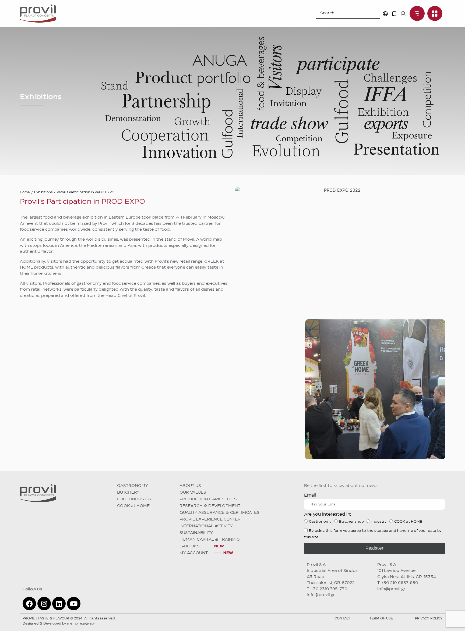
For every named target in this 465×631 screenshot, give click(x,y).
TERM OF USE (381, 618)
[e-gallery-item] (90, 389)
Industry (379, 521)
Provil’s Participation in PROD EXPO (85, 192)
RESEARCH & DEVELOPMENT (209, 506)
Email (310, 495)
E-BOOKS (189, 546)
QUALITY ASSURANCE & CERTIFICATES (219, 513)
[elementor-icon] (394, 13)
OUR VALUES (192, 492)
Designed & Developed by (59, 623)
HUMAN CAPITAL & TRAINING (209, 539)
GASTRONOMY (132, 486)
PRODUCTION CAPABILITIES (208, 499)
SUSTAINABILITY (196, 533)
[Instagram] (44, 603)
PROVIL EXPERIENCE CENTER (210, 519)
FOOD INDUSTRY (134, 499)
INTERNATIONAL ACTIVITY (206, 526)
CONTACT (342, 618)
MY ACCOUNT (194, 553)
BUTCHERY (128, 492)
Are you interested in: (327, 514)
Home (25, 192)
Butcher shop (351, 521)
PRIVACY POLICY (428, 618)
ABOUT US (190, 486)
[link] (416, 13)
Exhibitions (43, 192)
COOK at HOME (133, 506)
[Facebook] (29, 603)
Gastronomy (320, 521)
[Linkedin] (59, 603)
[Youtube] (73, 603)
